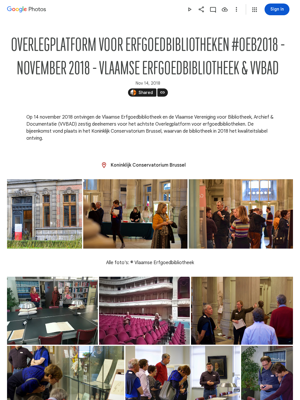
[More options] (236, 9)
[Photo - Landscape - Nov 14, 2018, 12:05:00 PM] (144, 311)
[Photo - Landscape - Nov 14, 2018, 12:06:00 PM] (242, 311)
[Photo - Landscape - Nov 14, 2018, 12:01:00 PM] (44, 214)
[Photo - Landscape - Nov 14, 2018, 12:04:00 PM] (52, 311)
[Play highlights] (190, 9)
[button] (254, 10)
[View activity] (213, 9)
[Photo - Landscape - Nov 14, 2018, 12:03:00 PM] (241, 214)
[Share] (201, 9)
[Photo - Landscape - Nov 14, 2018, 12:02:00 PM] (135, 214)
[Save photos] (225, 9)
